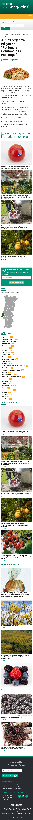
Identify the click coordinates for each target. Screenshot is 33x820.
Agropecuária (6, 346)
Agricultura (5, 337)
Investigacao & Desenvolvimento (11, 376)
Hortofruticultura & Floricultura (11, 370)
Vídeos (4, 396)
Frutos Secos (6, 368)
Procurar (6, 28)
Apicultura (5, 348)
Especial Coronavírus (8, 359)
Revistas (3, 11)
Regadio (4, 392)
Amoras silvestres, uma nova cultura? (13, 717)
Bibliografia (4, 22)
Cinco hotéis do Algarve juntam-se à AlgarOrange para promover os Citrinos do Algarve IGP (15, 258)
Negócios (5, 379)
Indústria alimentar (7, 374)
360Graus (20, 817)
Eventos (4, 361)
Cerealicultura (6, 60)
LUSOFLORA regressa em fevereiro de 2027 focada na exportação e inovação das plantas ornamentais (15, 197)
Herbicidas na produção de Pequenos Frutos (15, 688)
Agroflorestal (6, 343)
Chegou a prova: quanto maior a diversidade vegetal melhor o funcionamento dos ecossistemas (15, 656)
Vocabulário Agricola (7, 795)
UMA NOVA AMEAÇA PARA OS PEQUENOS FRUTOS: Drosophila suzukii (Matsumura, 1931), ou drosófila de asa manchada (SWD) (16, 594)
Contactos (9, 11)
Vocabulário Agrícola (12, 21)
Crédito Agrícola (7, 354)
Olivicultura (5, 381)
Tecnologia (5, 394)
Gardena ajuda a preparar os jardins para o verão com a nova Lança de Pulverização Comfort (14, 227)
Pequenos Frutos (7, 385)
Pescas (4, 388)
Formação (5, 363)
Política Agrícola (7, 390)
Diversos (4, 357)
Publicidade (17, 786)
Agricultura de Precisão (9, 341)
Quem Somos (17, 11)
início (4, 33)
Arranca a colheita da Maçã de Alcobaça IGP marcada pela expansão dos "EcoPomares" (15, 167)
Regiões (3, 21)
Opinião (4, 383)
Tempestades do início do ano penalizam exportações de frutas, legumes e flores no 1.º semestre (16, 556)
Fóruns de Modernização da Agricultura (13, 365)
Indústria (4, 372)
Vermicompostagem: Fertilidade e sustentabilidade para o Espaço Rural (13, 748)
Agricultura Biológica (8, 339)
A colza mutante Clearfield (9, 626)
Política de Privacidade (8, 788)
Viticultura (5, 399)
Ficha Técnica (18, 788)
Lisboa (13, 33)
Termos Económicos (22, 21)
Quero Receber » (16, 282)
